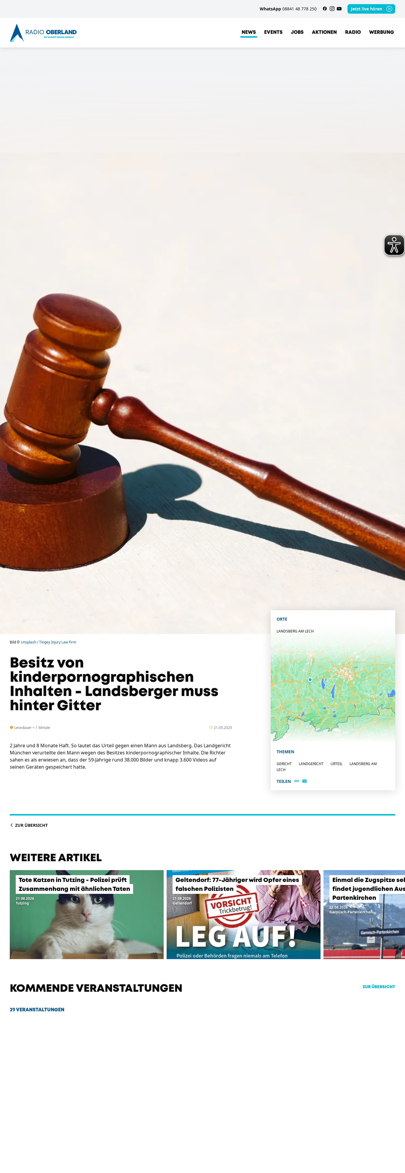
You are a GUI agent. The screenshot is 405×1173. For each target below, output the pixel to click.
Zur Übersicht (31, 825)
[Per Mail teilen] (304, 781)
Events (273, 32)
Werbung (381, 32)
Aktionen (324, 32)
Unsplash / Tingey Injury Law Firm (48, 642)
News (249, 32)
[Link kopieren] (296, 781)
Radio (353, 32)
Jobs (297, 32)
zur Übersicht (379, 987)
